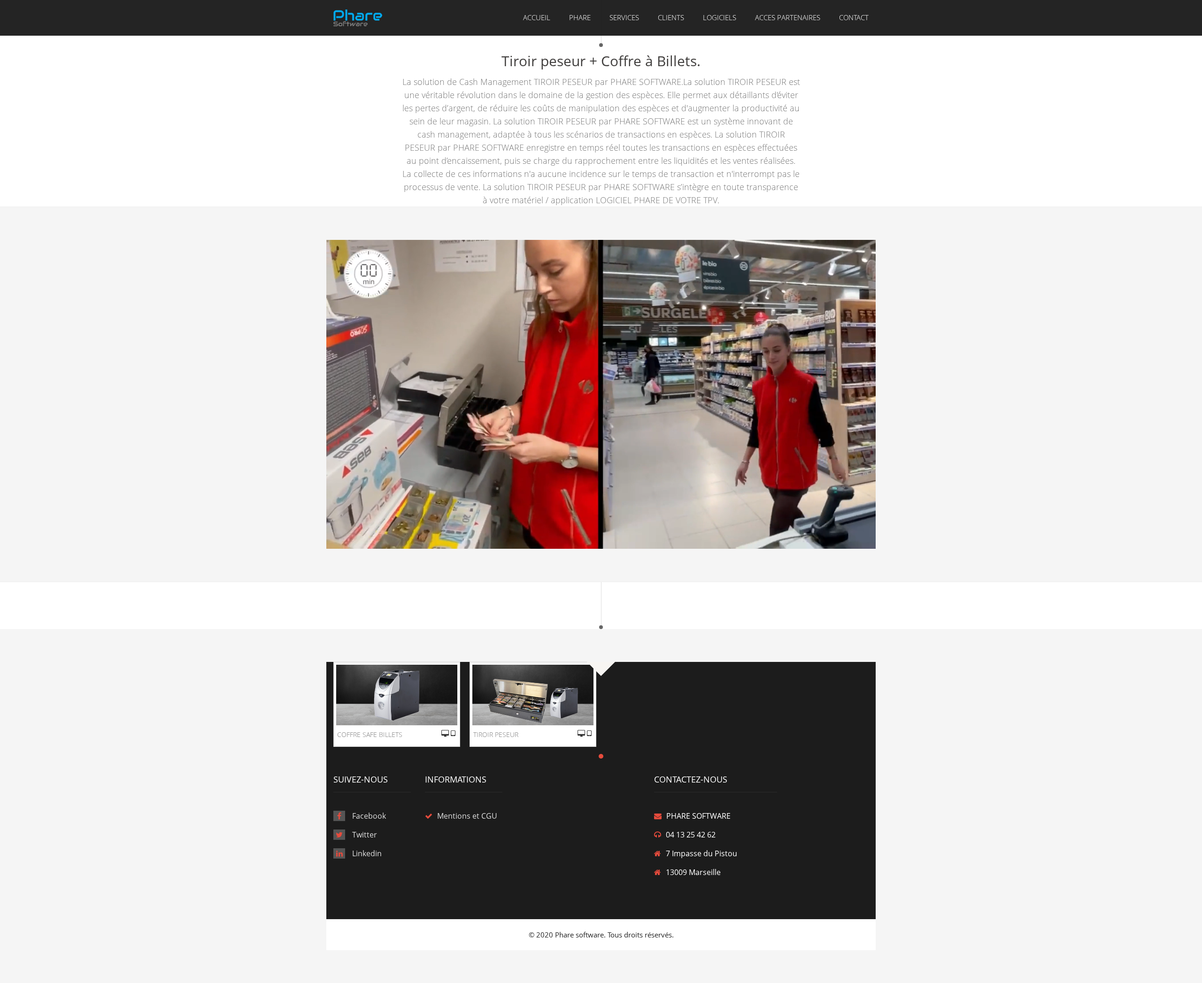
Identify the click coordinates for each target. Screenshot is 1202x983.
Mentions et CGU (467, 816)
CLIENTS (671, 17)
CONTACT (854, 17)
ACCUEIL (536, 17)
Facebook (369, 816)
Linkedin (367, 853)
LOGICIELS (719, 17)
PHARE (580, 17)
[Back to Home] (357, 17)
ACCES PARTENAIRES (787, 17)
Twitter (364, 834)
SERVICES (624, 17)
